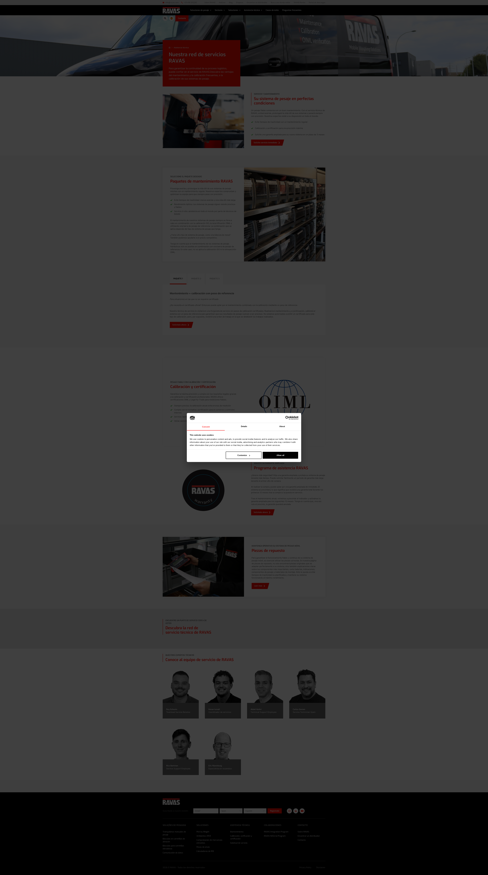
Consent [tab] (206, 427)
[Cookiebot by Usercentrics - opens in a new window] (287, 418)
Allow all (280, 455)
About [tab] (282, 426)
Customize (242, 455)
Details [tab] (244, 426)
